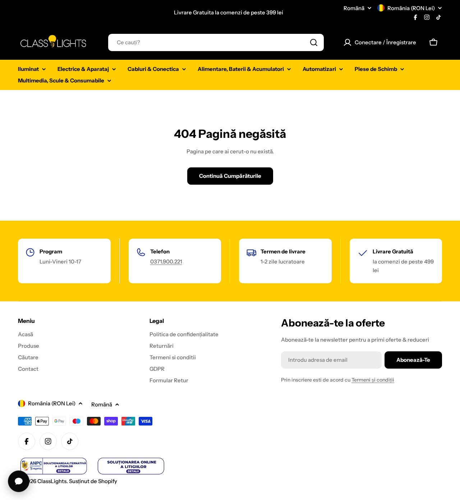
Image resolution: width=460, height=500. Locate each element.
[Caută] (313, 42)
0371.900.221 (166, 261)
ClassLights (51, 481)
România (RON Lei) (411, 8)
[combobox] (216, 42)
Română (354, 8)
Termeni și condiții (372, 380)
